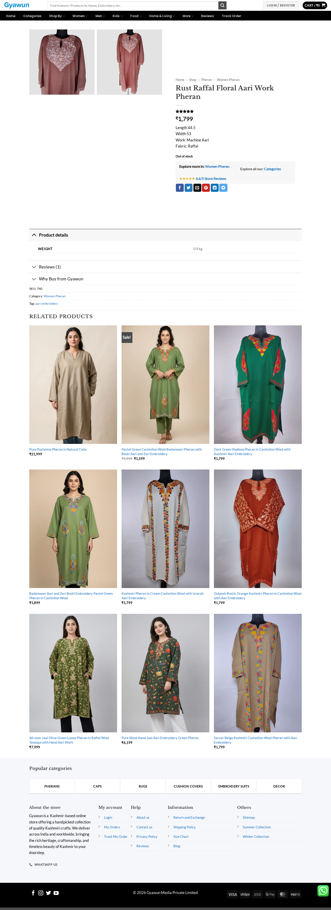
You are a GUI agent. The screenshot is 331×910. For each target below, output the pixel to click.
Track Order (231, 16)
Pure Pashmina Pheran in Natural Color (58, 449)
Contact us (144, 827)
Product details (53, 234)
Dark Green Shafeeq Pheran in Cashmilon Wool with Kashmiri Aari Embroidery (252, 451)
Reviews (207, 16)
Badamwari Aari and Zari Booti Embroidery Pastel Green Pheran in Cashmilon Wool (71, 595)
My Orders (112, 827)
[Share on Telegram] (223, 188)
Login (108, 817)
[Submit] (222, 5)
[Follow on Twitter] (48, 893)
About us (143, 817)
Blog (176, 846)
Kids (116, 16)
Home (10, 16)
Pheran (206, 80)
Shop (192, 80)
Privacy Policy (146, 836)
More (186, 16)
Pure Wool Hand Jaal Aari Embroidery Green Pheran (160, 738)
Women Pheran (228, 80)
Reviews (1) (50, 266)
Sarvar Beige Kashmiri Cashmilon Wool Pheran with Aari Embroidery (255, 740)
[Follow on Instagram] (40, 893)
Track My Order (116, 836)
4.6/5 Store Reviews (211, 178)
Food (134, 16)
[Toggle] (34, 235)
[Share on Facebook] (180, 188)
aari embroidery (46, 303)
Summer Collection (257, 827)
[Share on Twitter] (189, 188)
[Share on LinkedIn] (215, 188)
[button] (315, 5)
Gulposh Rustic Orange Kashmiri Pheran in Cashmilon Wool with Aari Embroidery (258, 595)
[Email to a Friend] (197, 188)
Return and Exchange (189, 817)
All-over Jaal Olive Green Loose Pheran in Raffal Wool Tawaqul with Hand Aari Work (69, 740)
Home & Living (160, 16)
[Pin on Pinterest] (206, 188)
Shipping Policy (184, 827)
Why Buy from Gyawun (61, 278)
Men (98, 16)
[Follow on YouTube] (56, 893)
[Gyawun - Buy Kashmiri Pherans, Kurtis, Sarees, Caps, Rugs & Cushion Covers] (22, 5)
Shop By (55, 16)
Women (79, 16)
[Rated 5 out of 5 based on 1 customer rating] (235, 111)
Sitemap (249, 817)
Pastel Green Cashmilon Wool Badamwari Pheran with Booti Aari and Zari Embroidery (162, 451)
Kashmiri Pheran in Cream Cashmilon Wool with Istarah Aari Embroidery (163, 595)
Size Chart (181, 836)
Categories (32, 16)
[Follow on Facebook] (33, 893)
